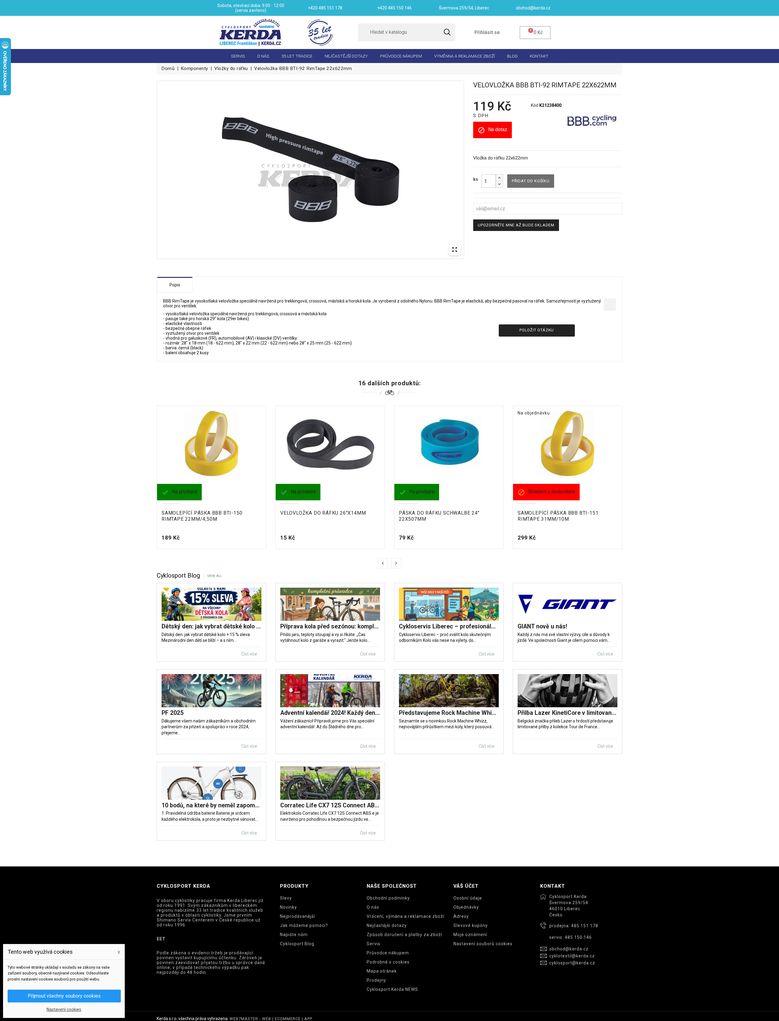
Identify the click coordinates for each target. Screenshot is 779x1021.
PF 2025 (172, 712)
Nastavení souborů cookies (482, 943)
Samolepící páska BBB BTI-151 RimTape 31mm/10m (558, 516)
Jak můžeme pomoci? (304, 925)
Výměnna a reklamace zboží (464, 56)
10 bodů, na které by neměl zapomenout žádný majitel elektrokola (211, 805)
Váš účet (466, 886)
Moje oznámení (470, 934)
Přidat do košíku (531, 181)
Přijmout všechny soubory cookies (64, 996)
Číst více (249, 654)
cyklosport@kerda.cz (572, 962)
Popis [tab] (174, 284)
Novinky (288, 907)
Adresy (461, 916)
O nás (263, 56)
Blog (512, 56)
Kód (534, 105)
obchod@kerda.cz (569, 948)
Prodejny (376, 980)
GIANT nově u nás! (542, 626)
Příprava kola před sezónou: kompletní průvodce (330, 626)
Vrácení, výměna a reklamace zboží (405, 916)
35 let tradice (297, 56)
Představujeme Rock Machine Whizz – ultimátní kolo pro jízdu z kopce (449, 712)
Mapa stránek (382, 971)
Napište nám (294, 934)
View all (214, 576)
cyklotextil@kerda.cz (572, 955)
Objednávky (466, 907)
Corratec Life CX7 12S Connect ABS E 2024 (330, 805)
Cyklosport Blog (297, 943)
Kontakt (539, 56)
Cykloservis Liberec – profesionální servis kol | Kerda (449, 626)
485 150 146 (578, 937)
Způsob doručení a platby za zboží (404, 934)
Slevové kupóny (470, 925)
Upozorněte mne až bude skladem (516, 225)
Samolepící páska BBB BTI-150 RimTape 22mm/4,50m (202, 516)
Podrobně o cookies (388, 962)
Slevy (286, 898)
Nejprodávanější (297, 916)
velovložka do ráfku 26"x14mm (323, 513)
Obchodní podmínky (388, 898)
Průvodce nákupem (401, 56)
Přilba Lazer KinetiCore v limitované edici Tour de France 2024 (567, 712)
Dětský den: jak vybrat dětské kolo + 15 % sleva (211, 626)
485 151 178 (584, 925)
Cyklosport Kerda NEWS (392, 989)
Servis (238, 56)
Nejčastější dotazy (346, 56)
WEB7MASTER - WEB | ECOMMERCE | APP (270, 1018)
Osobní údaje (467, 898)
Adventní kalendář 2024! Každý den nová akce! (330, 712)
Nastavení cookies (64, 1009)
